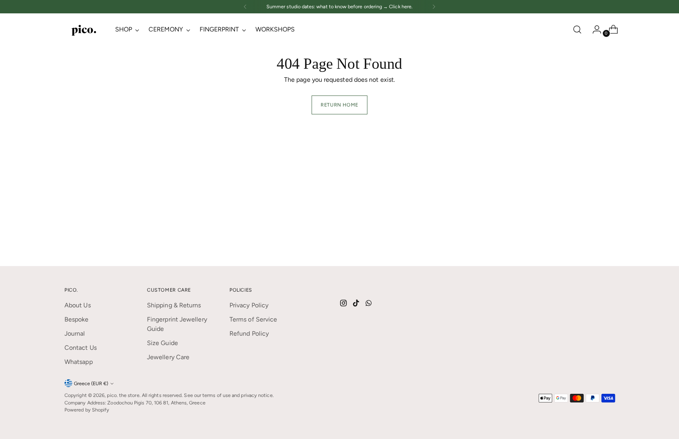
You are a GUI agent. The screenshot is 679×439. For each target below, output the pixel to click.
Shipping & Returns (174, 305)
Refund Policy (249, 333)
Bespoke (76, 319)
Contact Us (80, 347)
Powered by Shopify (86, 410)
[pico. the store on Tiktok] (357, 304)
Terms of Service (253, 319)
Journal (74, 333)
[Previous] (245, 6)
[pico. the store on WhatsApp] (369, 304)
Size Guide (162, 343)
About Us (77, 305)
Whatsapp (78, 362)
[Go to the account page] (594, 29)
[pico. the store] (84, 29)
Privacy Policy (248, 305)
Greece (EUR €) (91, 383)
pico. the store (123, 395)
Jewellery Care (168, 357)
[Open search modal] (577, 29)
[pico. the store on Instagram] (344, 304)
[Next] (433, 6)
